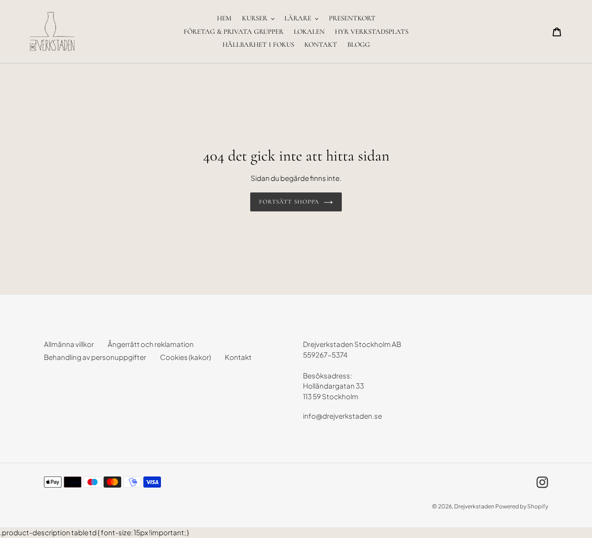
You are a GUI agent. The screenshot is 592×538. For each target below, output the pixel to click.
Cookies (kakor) (185, 356)
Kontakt (238, 356)
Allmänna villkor (69, 344)
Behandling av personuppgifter (95, 356)
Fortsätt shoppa (289, 201)
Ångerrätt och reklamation (151, 344)
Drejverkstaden (474, 506)
